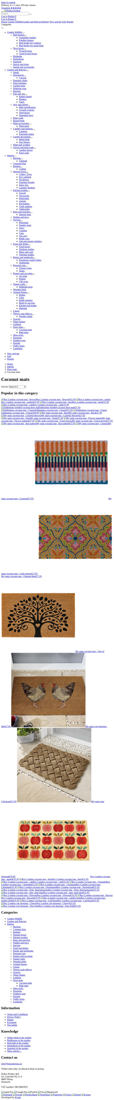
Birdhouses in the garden (18, 1040)
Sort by (4, 386)
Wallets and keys (21, 943)
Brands (70, 22)
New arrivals (55, 22)
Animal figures (20, 964)
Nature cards (19, 959)
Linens (16, 967)
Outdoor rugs (19, 993)
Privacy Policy (14, 1017)
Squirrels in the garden (17, 1048)
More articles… (14, 1051)
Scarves (16, 972)
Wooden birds (19, 961)
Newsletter (12, 1025)
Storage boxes (19, 935)
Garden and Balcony (32, 22)
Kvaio (18, 1097)
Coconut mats (25, 983)
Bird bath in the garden (18, 1043)
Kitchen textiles (20, 937)
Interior (45, 22)
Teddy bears (18, 999)
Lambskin (17, 1002)
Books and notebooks (23, 951)
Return (10, 1019)
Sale (64, 22)
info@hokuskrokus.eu (11, 1063)
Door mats (12, 369)
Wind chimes (19, 975)
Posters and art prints (23, 956)
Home (4, 22)
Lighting (17, 977)
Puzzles (16, 996)
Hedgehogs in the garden (19, 1045)
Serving (16, 945)
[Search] (30, 14)
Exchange (11, 1022)
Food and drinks (20, 948)
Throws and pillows (22, 969)
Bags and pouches (21, 940)
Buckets (17, 926)
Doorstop (17, 991)
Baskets (16, 932)
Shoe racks (18, 988)
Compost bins (19, 929)
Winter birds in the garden (19, 1037)
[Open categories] (2, 11)
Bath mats (23, 985)
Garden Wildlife (15, 22)
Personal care (19, 953)
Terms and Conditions (17, 1014)
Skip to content (8, 2)
